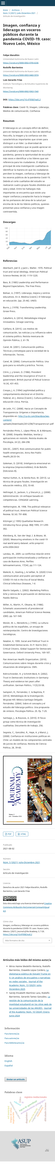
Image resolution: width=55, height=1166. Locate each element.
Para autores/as (12, 1038)
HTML (23, 834)
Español (9, 1065)
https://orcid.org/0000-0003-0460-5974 (20, 75)
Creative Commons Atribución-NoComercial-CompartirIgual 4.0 (27, 907)
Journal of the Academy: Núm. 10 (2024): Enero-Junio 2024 (30, 1012)
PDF (9, 834)
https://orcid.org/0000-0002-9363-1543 (20, 91)
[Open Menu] (3, 3)
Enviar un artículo (16, 1079)
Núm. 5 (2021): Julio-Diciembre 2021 (19, 13)
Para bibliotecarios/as (14, 1042)
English (8, 1061)
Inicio (5, 10)
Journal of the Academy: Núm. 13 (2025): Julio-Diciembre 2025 (26, 985)
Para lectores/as (12, 1033)
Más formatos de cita (14, 940)
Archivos (16, 10)
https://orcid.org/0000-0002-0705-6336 (20, 62)
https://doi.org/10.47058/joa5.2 (24, 99)
